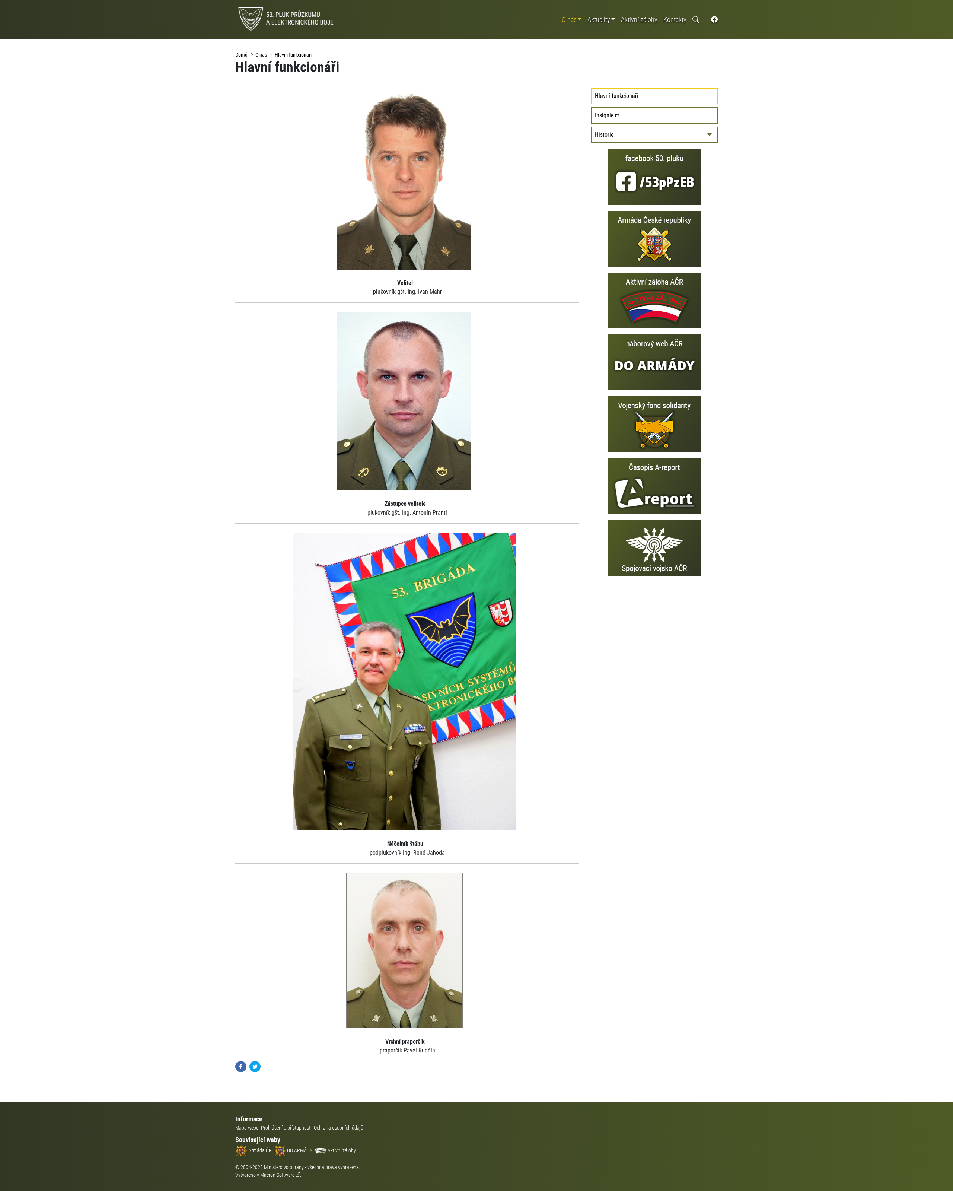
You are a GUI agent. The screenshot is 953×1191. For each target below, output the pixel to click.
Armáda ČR (259, 1150)
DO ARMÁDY (299, 1150)
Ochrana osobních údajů (338, 1128)
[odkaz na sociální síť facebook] (714, 19)
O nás (569, 19)
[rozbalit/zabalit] (709, 135)
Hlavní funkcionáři (293, 55)
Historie (604, 134)
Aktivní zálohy (639, 19)
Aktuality (598, 19)
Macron (277, 1175)
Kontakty (674, 19)
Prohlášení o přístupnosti (286, 1128)
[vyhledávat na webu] (695, 19)
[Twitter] (255, 1066)
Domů (241, 55)
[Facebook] (240, 1066)
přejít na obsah (20, 5)
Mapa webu (247, 1128)
